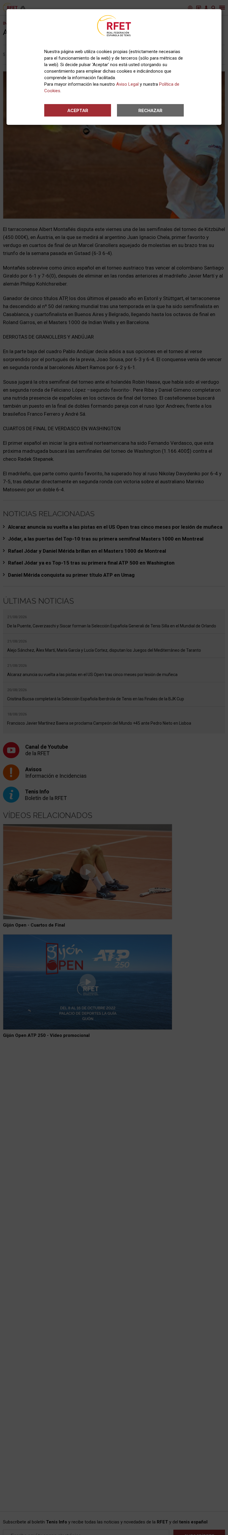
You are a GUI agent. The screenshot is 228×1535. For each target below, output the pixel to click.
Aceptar (77, 110)
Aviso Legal (127, 84)
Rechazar (150, 110)
